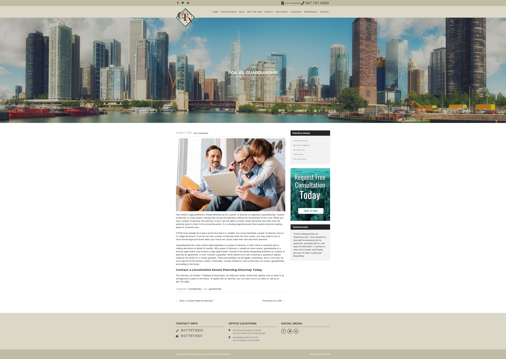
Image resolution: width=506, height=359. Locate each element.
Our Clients (282, 12)
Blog (241, 12)
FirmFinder (325, 354)
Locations (296, 12)
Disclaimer (226, 354)
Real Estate (298, 154)
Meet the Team (254, 12)
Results (269, 12)
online (263, 278)
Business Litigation (301, 145)
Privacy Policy (214, 354)
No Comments (201, 133)
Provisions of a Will (274, 301)
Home (215, 12)
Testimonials (310, 12)
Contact (324, 12)
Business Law (299, 150)
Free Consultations (292, 3)
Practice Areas (229, 12)
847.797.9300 (317, 3)
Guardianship (194, 289)
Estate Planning (300, 140)
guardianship (215, 289)
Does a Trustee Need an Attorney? (194, 301)
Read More (298, 256)
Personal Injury (299, 159)
